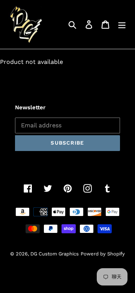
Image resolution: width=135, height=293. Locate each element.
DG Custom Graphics (54, 254)
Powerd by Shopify (103, 254)
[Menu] (122, 24)
